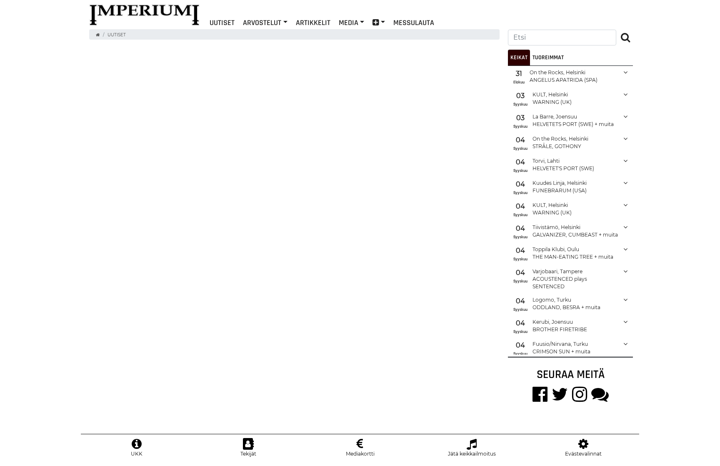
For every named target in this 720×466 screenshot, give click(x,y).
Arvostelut (262, 22)
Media (348, 22)
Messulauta (413, 22)
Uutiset (117, 35)
